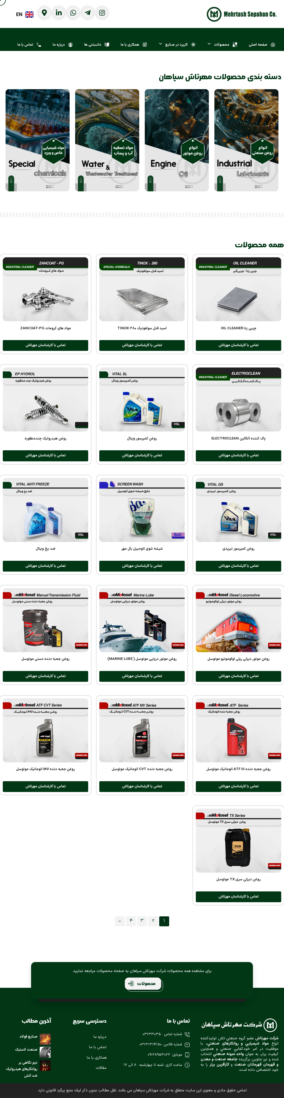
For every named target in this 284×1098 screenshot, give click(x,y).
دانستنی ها (92, 45)
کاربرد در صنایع (176, 45)
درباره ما (59, 45)
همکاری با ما (130, 45)
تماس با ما (25, 45)
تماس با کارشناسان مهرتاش (239, 345)
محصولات (221, 45)
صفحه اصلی (258, 45)
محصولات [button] (146, 984)
